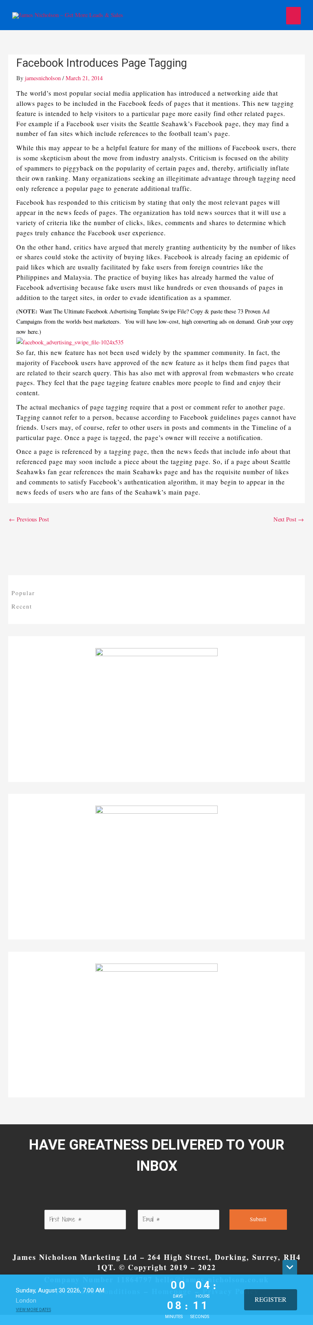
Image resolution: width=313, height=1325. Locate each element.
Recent (21, 606)
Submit (258, 1219)
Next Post (288, 519)
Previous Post (29, 519)
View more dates (33, 1309)
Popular (23, 593)
